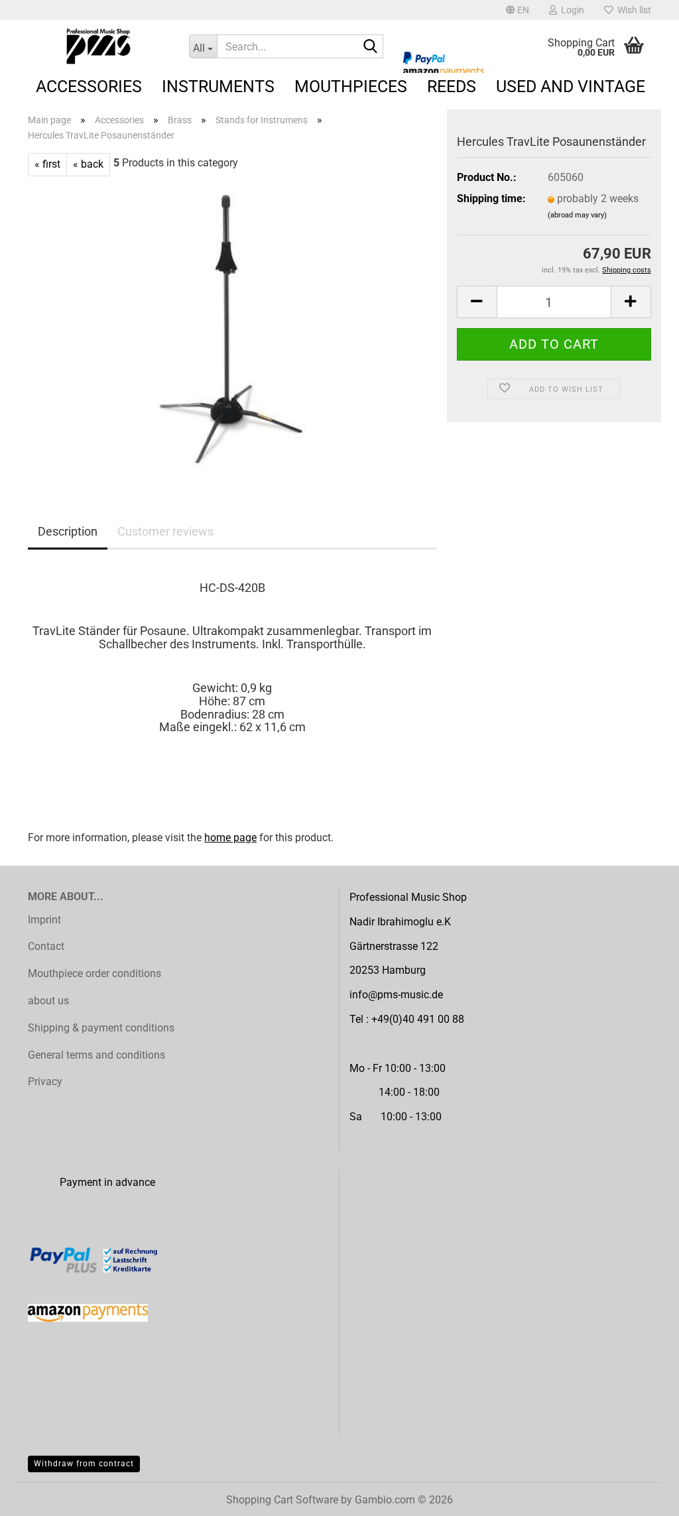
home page (230, 837)
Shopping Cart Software (282, 1499)
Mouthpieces (350, 86)
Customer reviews (165, 531)
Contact (46, 946)
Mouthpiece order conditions (94, 973)
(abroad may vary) (577, 215)
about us (48, 1000)
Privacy (45, 1081)
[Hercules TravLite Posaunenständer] (233, 324)
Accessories (89, 86)
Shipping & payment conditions (101, 1027)
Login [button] (570, 10)
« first (47, 164)
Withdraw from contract (84, 1463)
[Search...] (370, 47)
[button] (517, 10)
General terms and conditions (96, 1055)
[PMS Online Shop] (98, 46)
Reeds (451, 86)
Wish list (632, 10)
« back (88, 164)
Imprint (44, 919)
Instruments (218, 86)
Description (67, 531)
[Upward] (642, 1496)
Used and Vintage (570, 86)
